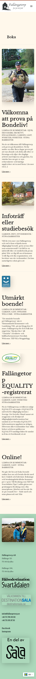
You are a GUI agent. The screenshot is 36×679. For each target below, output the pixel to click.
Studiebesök (24, 234)
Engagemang (9, 135)
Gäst (29, 135)
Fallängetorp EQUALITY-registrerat (17, 382)
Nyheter (6, 138)
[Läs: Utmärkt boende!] (6, 283)
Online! (12, 457)
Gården (21, 135)
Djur (30, 130)
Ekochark (7, 133)
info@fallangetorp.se (11, 614)
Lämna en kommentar (14, 130)
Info (13, 234)
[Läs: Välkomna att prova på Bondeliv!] (18, 76)
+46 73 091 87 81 (8, 620)
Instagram (6, 631)
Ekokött (18, 133)
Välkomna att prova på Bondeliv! (17, 118)
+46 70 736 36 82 (8, 617)
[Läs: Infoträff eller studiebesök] (18, 195)
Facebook (6, 628)
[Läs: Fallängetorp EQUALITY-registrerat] (11, 359)
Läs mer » (6, 171)
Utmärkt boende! (13, 301)
